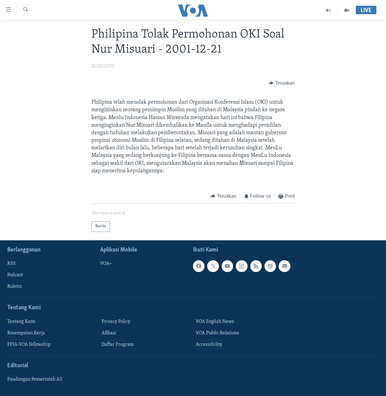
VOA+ (106, 263)
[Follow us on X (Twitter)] (213, 266)
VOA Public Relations (217, 332)
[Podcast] (270, 266)
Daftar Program (118, 344)
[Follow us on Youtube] (227, 266)
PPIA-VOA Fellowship (29, 344)
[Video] (347, 10)
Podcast (15, 275)
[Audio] (328, 10)
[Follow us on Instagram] (241, 266)
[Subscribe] (284, 266)
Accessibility (209, 344)
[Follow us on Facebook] (198, 266)
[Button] (282, 83)
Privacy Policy (116, 321)
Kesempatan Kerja (26, 332)
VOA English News (215, 321)
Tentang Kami (21, 321)
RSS (11, 263)
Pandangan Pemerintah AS (34, 379)
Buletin (14, 286)
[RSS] (256, 266)
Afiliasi (109, 332)
